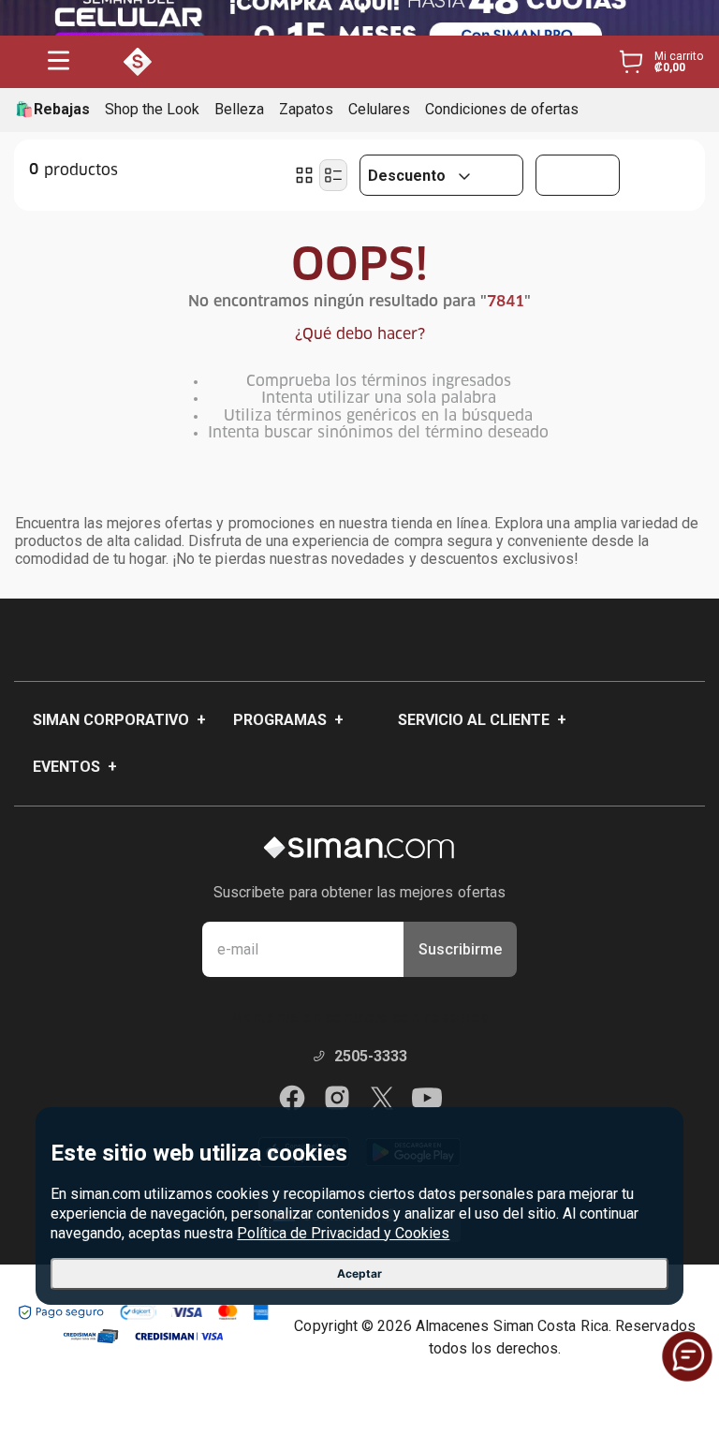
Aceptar (359, 1273)
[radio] (304, 175)
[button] (58, 62)
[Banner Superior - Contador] (359, 18)
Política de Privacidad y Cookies (343, 1233)
